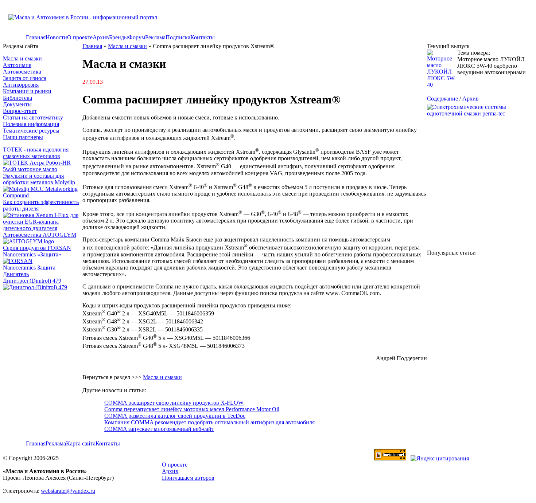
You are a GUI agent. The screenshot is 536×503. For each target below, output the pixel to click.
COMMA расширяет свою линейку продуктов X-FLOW (174, 403)
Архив (101, 37)
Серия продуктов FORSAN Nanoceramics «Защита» (37, 251)
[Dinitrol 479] (37, 287)
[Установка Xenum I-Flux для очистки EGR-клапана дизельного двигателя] (42, 228)
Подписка (178, 37)
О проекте (80, 37)
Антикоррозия (21, 85)
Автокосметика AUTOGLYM (39, 235)
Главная (36, 37)
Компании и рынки (27, 91)
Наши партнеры (23, 137)
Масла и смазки (22, 58)
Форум (136, 37)
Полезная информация (31, 124)
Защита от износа (24, 78)
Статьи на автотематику (33, 117)
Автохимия (17, 65)
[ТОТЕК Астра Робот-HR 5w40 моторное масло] (42, 169)
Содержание (442, 98)
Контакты (202, 37)
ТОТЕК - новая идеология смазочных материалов (36, 152)
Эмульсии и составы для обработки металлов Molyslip (39, 179)
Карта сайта (81, 443)
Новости (56, 37)
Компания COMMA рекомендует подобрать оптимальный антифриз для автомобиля (209, 422)
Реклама (155, 37)
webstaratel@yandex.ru (68, 491)
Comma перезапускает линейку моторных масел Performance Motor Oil (191, 409)
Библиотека (17, 98)
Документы (17, 104)
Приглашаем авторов (188, 478)
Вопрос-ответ (20, 111)
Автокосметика (22, 71)
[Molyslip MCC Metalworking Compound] (42, 195)
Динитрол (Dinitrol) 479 (32, 281)
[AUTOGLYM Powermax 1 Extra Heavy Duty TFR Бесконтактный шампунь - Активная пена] (28, 241)
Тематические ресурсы (31, 130)
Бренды (118, 37)
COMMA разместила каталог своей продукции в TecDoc (174, 416)
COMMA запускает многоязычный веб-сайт (159, 429)
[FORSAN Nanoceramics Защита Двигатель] (42, 268)
